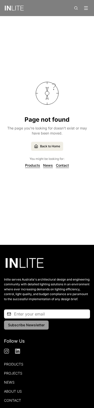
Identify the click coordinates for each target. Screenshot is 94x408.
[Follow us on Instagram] (6, 351)
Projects (13, 373)
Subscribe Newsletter (26, 325)
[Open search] (76, 8)
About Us (13, 391)
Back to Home (50, 146)
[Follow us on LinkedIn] (17, 351)
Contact (62, 165)
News (48, 165)
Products (32, 165)
